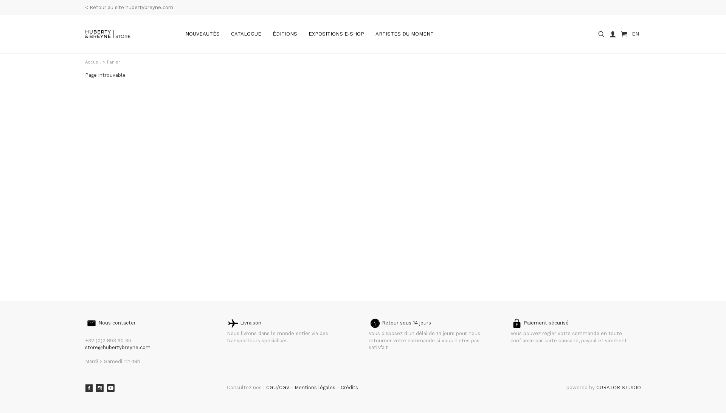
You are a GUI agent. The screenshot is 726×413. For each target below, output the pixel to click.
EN (635, 34)
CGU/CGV (278, 387)
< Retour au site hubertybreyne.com (129, 7)
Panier (113, 62)
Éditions (285, 34)
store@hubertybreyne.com (117, 347)
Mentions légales (316, 387)
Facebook (89, 388)
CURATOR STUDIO (618, 387)
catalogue (246, 34)
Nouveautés (202, 34)
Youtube (111, 388)
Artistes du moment (404, 34)
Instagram (100, 388)
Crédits (349, 387)
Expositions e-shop (336, 34)
